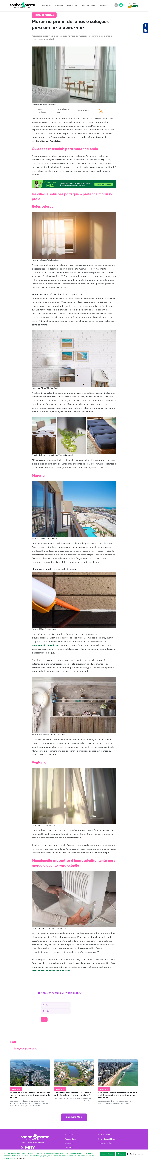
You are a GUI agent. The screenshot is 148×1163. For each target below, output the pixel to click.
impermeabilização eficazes (45, 645)
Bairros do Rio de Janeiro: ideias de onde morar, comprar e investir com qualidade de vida (30, 1095)
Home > (38, 15)
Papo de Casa (46, 5)
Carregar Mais (74, 1117)
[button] (135, 1154)
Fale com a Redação (105, 1143)
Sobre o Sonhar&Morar (106, 1139)
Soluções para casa (25, 1048)
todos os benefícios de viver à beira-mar (51, 971)
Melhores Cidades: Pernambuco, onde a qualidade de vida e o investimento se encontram (117, 1095)
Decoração (59, 5)
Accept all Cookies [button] (107, 1154)
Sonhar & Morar (22, 3)
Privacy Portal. (22, 1158)
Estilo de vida (72, 5)
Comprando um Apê (88, 5)
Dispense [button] (121, 1154)
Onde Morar (103, 5)
